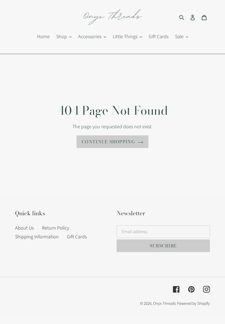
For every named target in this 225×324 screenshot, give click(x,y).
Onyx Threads (164, 303)
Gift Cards (77, 236)
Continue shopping (108, 141)
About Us (24, 228)
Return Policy (55, 228)
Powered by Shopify (193, 303)
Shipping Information (37, 236)
